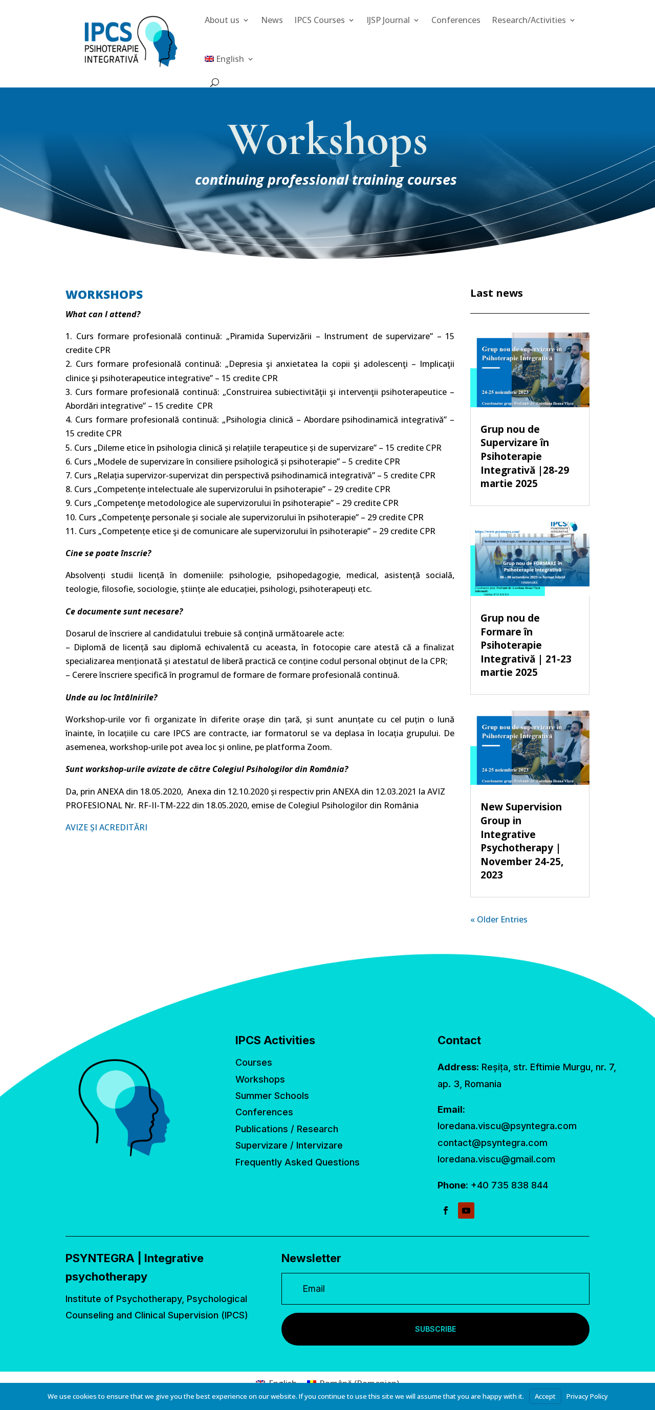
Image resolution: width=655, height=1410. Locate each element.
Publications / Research (286, 1128)
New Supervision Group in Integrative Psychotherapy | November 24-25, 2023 (522, 841)
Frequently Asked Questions (297, 1162)
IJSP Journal (388, 20)
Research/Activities (529, 20)
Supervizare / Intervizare (289, 1145)
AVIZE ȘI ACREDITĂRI (106, 827)
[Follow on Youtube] (466, 1210)
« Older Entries (499, 919)
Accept (545, 1396)
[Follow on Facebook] (446, 1210)
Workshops (260, 1079)
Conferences (456, 20)
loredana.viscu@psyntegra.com (507, 1125)
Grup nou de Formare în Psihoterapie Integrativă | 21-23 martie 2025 (526, 645)
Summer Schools (272, 1095)
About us (222, 20)
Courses (253, 1062)
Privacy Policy (587, 1396)
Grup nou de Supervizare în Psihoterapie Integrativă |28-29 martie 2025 (525, 456)
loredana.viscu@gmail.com (496, 1159)
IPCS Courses (319, 20)
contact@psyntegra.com (493, 1142)
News (272, 20)
